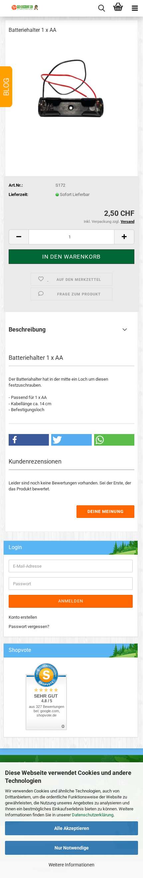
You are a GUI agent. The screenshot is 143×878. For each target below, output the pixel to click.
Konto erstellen (23, 617)
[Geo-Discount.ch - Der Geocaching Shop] (21, 13)
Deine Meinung (105, 511)
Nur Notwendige (72, 847)
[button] (19, 236)
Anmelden (70, 600)
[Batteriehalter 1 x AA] (71, 89)
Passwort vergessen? (29, 626)
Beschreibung (27, 329)
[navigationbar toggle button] (134, 8)
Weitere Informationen (71, 864)
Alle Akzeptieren (71, 828)
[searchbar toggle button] (101, 8)
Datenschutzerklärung (92, 814)
